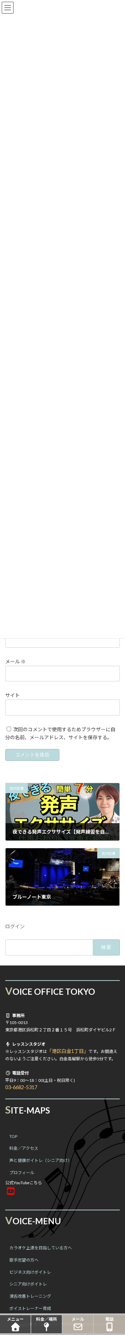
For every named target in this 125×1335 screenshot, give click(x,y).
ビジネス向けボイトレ (30, 1271)
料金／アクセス (23, 1148)
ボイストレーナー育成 (30, 1308)
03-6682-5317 (21, 1087)
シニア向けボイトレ (28, 1284)
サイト (12, 695)
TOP (13, 1136)
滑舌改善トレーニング (30, 1296)
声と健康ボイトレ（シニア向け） (40, 1160)
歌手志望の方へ (24, 1259)
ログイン (15, 926)
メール (15, 661)
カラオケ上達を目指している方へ (40, 1247)
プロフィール (21, 1172)
